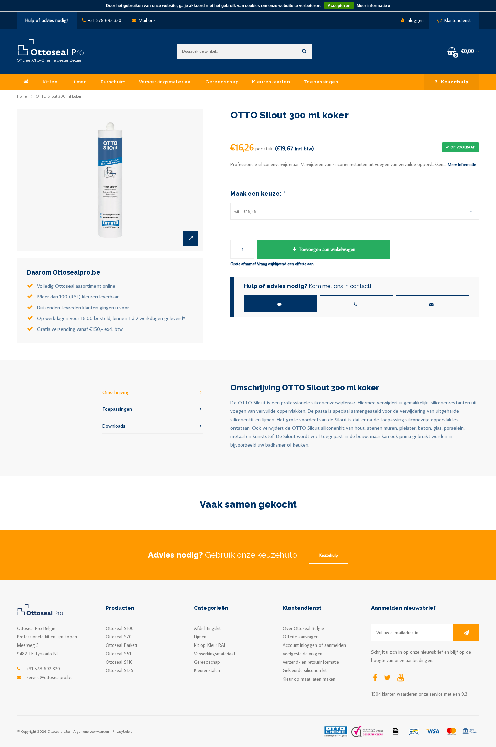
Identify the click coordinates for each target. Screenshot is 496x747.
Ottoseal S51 (118, 654)
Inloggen (415, 20)
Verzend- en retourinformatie (311, 662)
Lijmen (79, 81)
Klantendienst (457, 20)
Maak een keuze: (257, 193)
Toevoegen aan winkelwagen (327, 249)
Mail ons (147, 20)
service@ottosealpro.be (50, 677)
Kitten (50, 81)
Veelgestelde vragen (302, 654)
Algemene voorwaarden (91, 731)
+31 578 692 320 (104, 20)
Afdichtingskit (207, 628)
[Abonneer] (466, 632)
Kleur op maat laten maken (309, 679)
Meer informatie (462, 164)
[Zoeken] (304, 51)
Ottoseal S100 (120, 628)
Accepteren (339, 5)
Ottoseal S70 (119, 637)
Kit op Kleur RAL (210, 645)
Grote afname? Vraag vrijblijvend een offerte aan (272, 263)
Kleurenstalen (207, 670)
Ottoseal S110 (119, 662)
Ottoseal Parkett (121, 645)
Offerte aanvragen (301, 637)
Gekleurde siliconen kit (305, 670)
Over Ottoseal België (303, 628)
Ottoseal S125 (119, 670)
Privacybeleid (122, 731)
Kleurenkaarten (271, 81)
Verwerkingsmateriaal (165, 81)
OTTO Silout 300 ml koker (58, 96)
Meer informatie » (373, 5)
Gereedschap (222, 81)
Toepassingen (321, 81)
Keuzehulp (455, 81)
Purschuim (113, 81)
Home (22, 96)
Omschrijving (116, 392)
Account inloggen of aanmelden (314, 645)
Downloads (114, 425)
